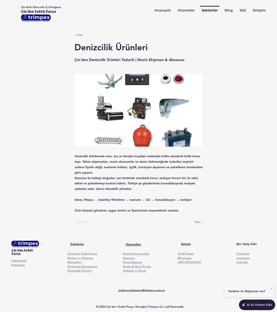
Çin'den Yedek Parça (38, 11)
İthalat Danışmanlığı (136, 253)
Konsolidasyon (132, 262)
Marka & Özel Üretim (137, 266)
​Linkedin (242, 262)
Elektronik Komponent (82, 266)
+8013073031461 (189, 262)
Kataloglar (18, 265)
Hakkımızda (19, 260)
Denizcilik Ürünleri (79, 270)
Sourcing (129, 258)
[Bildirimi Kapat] (271, 289)
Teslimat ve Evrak (134, 270)
